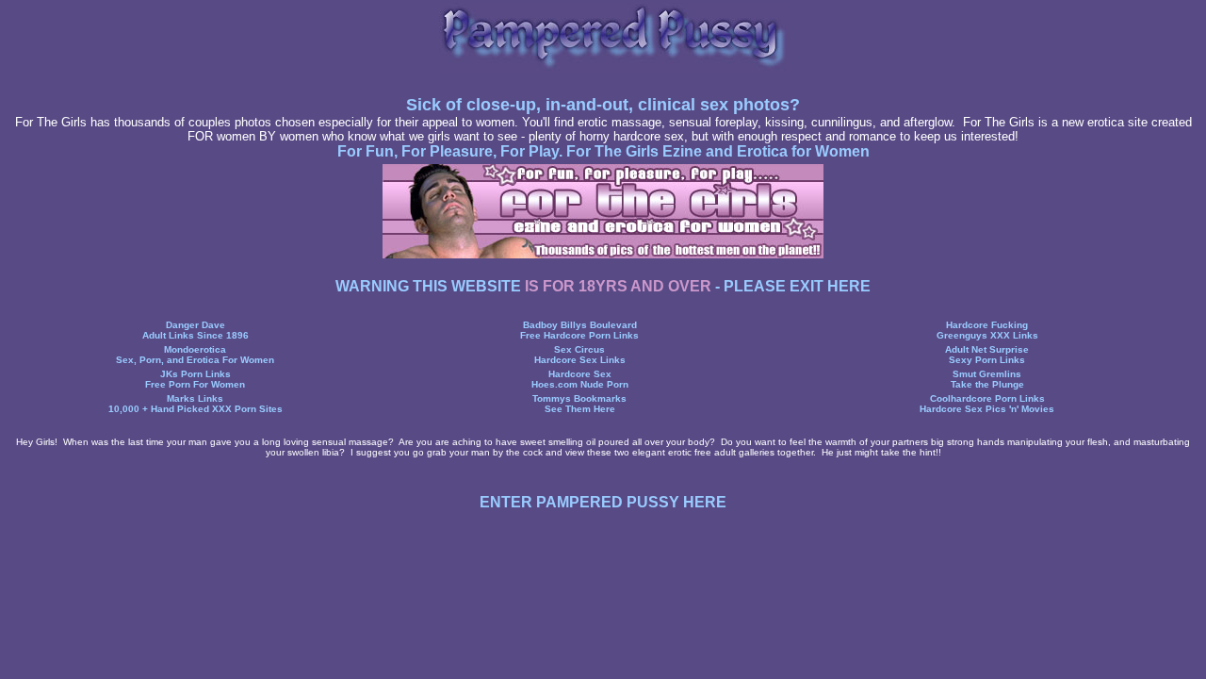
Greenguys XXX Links (987, 335)
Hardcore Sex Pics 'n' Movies (987, 409)
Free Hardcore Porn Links (579, 335)
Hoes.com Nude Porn (579, 384)
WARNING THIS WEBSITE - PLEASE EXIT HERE (603, 286)
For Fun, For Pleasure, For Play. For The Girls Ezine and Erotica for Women (603, 151)
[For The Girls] (603, 253)
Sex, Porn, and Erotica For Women (195, 360)
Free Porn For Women (195, 384)
